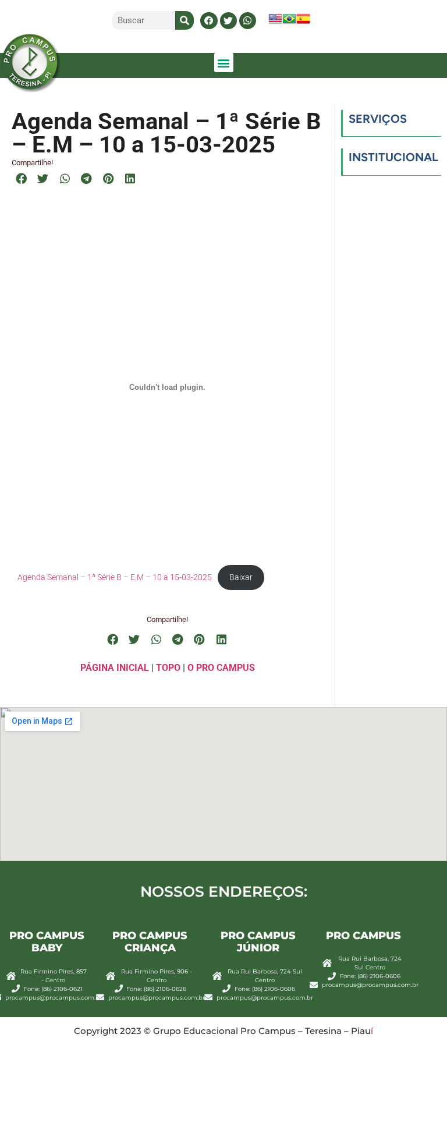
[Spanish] (303, 22)
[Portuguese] (289, 22)
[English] (275, 22)
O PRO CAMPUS (221, 667)
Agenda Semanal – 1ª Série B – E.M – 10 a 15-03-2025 (114, 577)
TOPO (168, 667)
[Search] (184, 20)
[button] (208, 20)
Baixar (241, 577)
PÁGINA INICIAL (114, 667)
